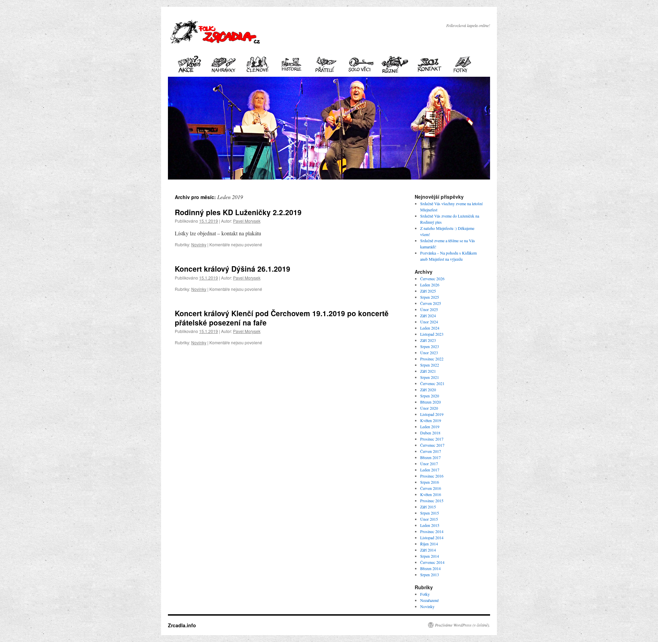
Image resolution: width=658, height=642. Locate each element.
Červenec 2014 (432, 562)
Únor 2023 (429, 352)
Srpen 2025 (429, 297)
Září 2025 (428, 291)
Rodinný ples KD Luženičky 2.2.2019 (238, 212)
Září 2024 (428, 315)
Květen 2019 (430, 420)
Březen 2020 (430, 402)
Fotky (425, 594)
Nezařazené (429, 600)
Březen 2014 (430, 568)
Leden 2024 (429, 328)
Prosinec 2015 (431, 500)
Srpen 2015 (429, 513)
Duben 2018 (430, 432)
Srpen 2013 (429, 574)
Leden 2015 (429, 525)
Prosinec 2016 (431, 476)
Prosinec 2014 (431, 531)
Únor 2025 (429, 309)
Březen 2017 (430, 457)
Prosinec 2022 (431, 358)
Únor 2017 (429, 463)
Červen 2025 (430, 303)
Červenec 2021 (432, 383)
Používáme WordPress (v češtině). (462, 625)
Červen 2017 (430, 451)
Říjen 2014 (429, 543)
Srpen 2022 (429, 365)
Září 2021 (428, 371)
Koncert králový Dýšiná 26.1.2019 (232, 268)
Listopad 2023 (431, 334)
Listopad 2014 (431, 537)
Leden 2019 (429, 426)
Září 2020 (428, 389)
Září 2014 (428, 550)
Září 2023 (428, 340)
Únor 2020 (429, 408)
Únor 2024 (429, 321)
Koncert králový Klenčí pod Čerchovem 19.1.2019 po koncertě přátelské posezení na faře (282, 318)
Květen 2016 (430, 494)
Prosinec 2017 (431, 439)
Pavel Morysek (246, 221)
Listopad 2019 (431, 414)
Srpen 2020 (429, 395)
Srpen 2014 (429, 556)
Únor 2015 (429, 519)
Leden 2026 (429, 284)
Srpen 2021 (429, 377)
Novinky (198, 244)
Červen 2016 (430, 488)
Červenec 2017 (432, 445)
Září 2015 (428, 506)
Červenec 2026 (432, 278)
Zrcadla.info (182, 625)
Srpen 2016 (429, 482)
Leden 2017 (429, 469)
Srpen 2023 (429, 346)
